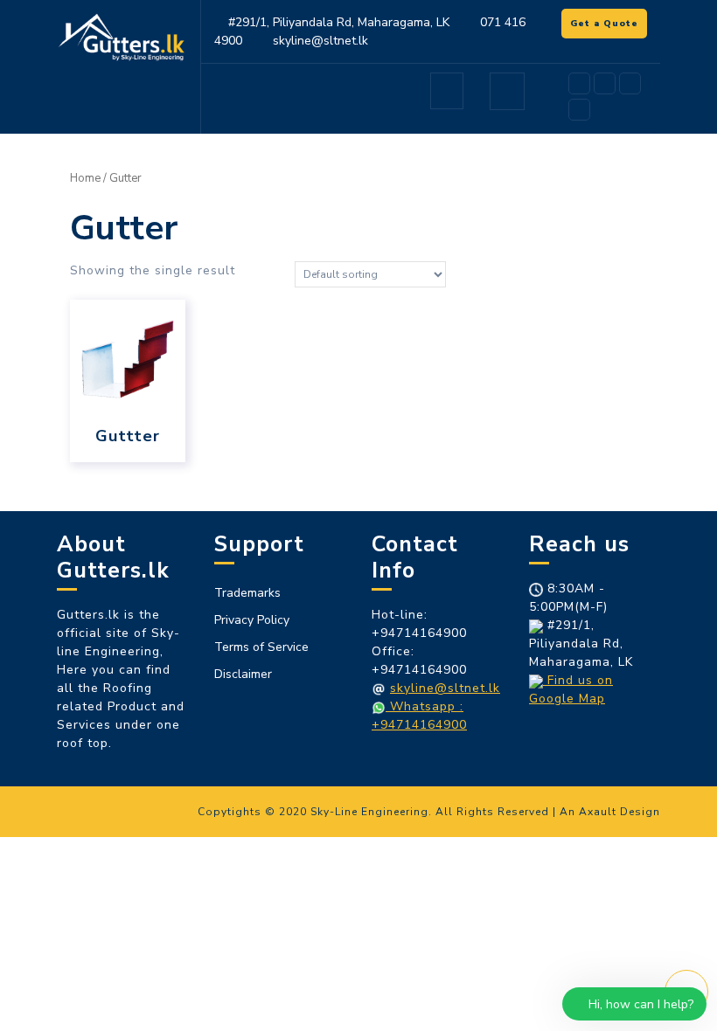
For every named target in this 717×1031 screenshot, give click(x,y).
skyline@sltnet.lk (445, 688)
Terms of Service (261, 647)
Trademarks (247, 593)
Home (85, 178)
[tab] (446, 91)
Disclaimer (243, 674)
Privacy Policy (251, 620)
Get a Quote (608, 25)
